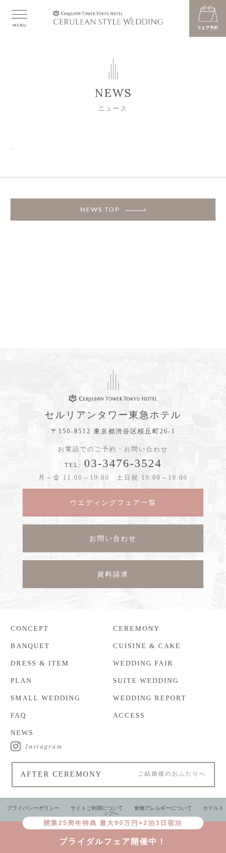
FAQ (18, 715)
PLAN (21, 681)
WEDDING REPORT (150, 698)
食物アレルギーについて (163, 808)
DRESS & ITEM (40, 663)
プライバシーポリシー (33, 808)
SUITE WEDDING (146, 681)
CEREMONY (136, 628)
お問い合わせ (113, 538)
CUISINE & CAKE (147, 646)
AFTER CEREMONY (113, 774)
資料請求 (113, 574)
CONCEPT (30, 628)
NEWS (22, 733)
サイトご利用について (96, 808)
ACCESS (129, 715)
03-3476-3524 (123, 463)
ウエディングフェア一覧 (113, 503)
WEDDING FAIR (143, 663)
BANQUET (30, 646)
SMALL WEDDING (45, 698)
